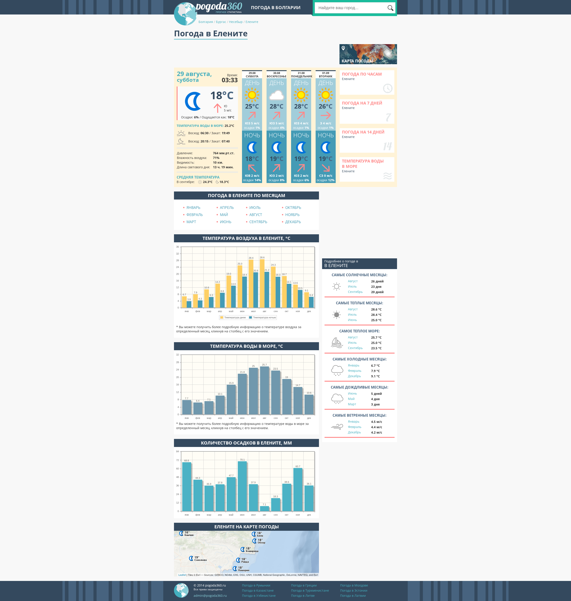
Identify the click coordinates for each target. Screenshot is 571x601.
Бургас (221, 22)
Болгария (206, 22)
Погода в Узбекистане (259, 595)
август (255, 214)
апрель (227, 207)
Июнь (352, 320)
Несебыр (236, 22)
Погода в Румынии (256, 585)
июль (255, 207)
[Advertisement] (255, 54)
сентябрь (258, 221)
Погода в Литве (303, 595)
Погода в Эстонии (353, 590)
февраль (194, 214)
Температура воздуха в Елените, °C (246, 238)
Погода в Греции (304, 585)
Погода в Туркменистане (310, 590)
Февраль (354, 370)
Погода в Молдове (354, 585)
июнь (225, 221)
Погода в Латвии (353, 595)
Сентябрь (355, 292)
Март (352, 404)
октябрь (293, 207)
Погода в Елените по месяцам (246, 195)
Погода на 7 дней (362, 103)
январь (193, 207)
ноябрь (292, 214)
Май (351, 399)
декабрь (293, 221)
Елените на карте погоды (246, 527)
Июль (352, 286)
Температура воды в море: (200, 125)
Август (353, 281)
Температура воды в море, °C (246, 346)
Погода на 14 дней (363, 132)
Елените (252, 22)
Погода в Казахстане (258, 590)
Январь (353, 365)
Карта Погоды (357, 61)
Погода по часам (362, 74)
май (224, 214)
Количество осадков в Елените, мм (246, 443)
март (191, 221)
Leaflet (182, 574)
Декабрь (354, 376)
